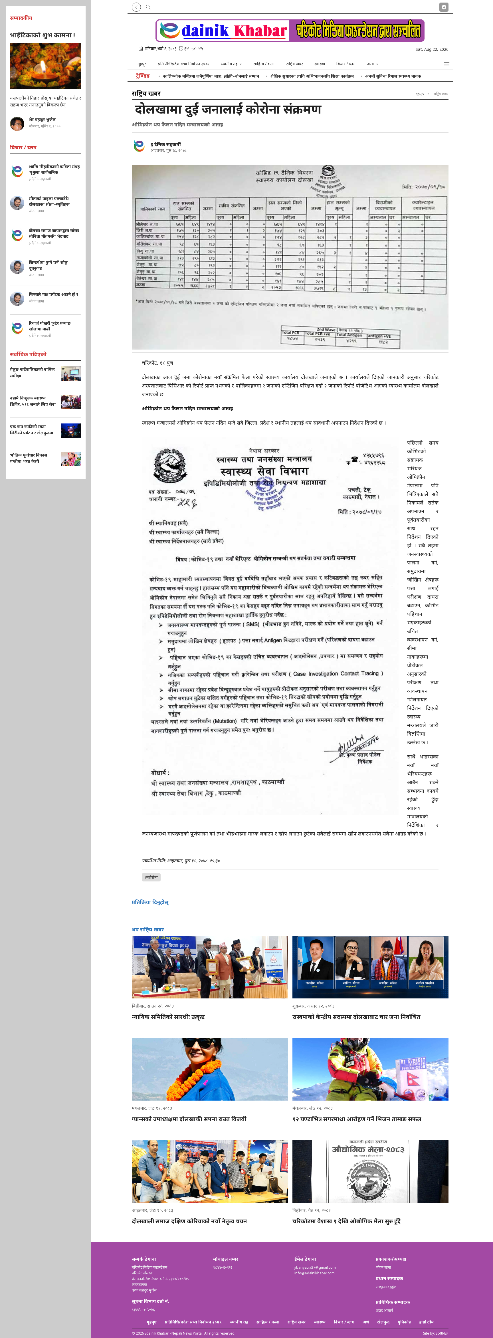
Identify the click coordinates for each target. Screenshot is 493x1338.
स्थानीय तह (239, 1322)
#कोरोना (151, 877)
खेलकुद (383, 1322)
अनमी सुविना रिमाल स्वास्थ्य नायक (393, 76)
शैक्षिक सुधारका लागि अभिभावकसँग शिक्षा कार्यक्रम (312, 76)
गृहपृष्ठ (142, 63)
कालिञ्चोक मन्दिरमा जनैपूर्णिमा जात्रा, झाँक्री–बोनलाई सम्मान (211, 76)
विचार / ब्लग (345, 63)
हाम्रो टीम (426, 1322)
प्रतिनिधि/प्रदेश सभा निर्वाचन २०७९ (183, 63)
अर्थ (366, 1322)
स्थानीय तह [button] (230, 63)
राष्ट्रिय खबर (294, 63)
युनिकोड (404, 1322)
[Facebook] (443, 6)
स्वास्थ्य (319, 63)
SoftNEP (442, 1333)
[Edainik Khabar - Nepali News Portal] (290, 40)
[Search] (148, 6)
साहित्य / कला (264, 63)
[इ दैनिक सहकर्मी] (139, 145)
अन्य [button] (371, 63)
